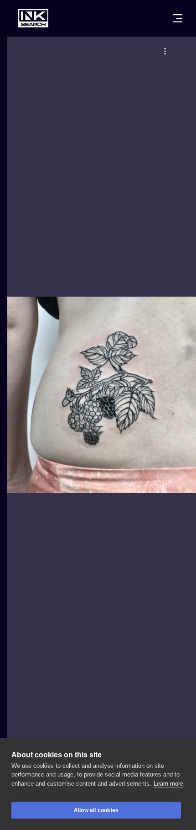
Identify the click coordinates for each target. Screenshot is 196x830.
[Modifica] (165, 51)
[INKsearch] (33, 18)
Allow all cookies (96, 810)
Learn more (168, 783)
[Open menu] (178, 18)
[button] (165, 51)
